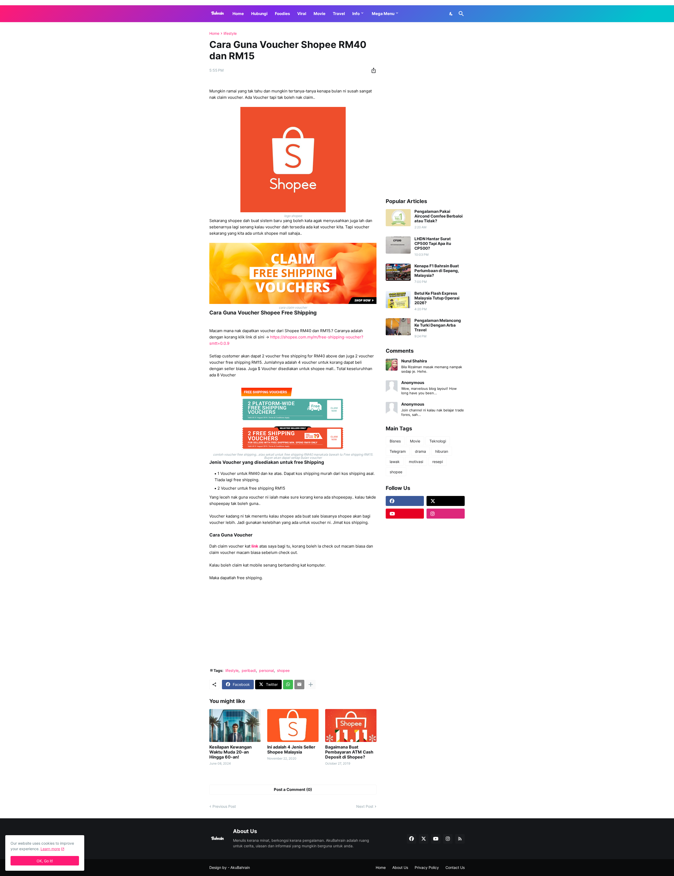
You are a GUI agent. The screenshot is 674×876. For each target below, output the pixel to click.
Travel (339, 13)
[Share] (372, 70)
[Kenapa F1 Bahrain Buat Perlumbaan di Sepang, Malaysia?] (398, 272)
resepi (437, 461)
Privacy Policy (427, 867)
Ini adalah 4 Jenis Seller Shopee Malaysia (291, 750)
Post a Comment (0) (293, 789)
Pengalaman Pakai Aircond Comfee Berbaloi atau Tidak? (438, 216)
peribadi (249, 670)
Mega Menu (383, 13)
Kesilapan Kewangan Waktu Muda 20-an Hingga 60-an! (230, 752)
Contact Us (455, 867)
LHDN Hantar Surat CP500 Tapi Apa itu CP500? (432, 244)
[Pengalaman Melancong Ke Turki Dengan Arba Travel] (398, 326)
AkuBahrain (240, 867)
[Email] (299, 684)
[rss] (460, 839)
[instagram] (446, 514)
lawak (395, 461)
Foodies (282, 13)
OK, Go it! (45, 861)
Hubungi (259, 13)
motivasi (416, 461)
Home (238, 13)
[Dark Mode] (451, 13)
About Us (400, 867)
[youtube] (405, 514)
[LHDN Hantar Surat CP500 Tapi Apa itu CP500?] (398, 245)
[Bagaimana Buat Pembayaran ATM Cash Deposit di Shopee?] (350, 725)
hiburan (441, 451)
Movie (319, 13)
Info (356, 13)
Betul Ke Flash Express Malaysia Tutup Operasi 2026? (436, 298)
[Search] (460, 13)
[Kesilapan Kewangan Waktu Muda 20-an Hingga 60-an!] (235, 725)
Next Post (364, 806)
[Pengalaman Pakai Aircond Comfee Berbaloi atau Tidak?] (398, 217)
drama (420, 451)
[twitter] (446, 501)
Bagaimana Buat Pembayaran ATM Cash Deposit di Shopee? (349, 752)
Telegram (398, 451)
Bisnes (395, 441)
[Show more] (311, 684)
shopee (283, 670)
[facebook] (405, 501)
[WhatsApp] (288, 684)
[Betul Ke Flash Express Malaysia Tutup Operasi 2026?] (398, 299)
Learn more (50, 849)
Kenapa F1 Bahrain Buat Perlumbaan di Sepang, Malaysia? (436, 271)
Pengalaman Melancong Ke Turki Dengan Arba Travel (437, 325)
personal (266, 670)
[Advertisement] (292, 624)
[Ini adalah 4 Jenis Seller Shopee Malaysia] (293, 725)
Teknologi (437, 441)
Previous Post (224, 806)
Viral (301, 13)
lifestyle (230, 33)
